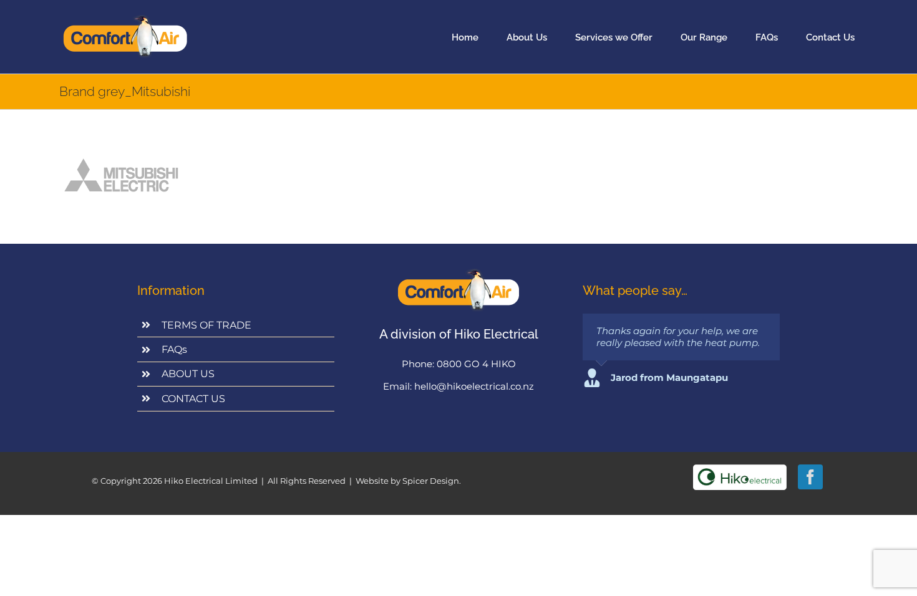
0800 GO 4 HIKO (476, 364)
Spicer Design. (431, 481)
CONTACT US (193, 399)
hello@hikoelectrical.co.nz (474, 386)
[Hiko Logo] (740, 469)
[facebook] (810, 476)
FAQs (174, 349)
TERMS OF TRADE (206, 325)
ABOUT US (188, 374)
